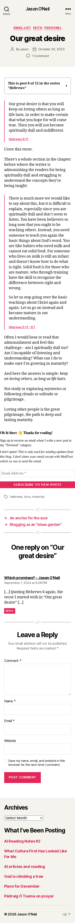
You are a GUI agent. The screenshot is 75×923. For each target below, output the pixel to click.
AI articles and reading (24, 866)
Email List (22, 28)
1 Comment (40, 56)
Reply (10, 610)
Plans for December (22, 886)
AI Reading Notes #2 (22, 841)
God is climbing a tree (23, 876)
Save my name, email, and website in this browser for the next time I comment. (36, 763)
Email (9, 721)
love (27, 497)
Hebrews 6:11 (18, 139)
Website (10, 741)
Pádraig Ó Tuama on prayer (29, 896)
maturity (38, 497)
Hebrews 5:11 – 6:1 (22, 327)
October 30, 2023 (51, 49)
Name (10, 701)
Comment (12, 661)
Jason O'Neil (37, 9)
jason (25, 49)
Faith (37, 28)
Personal (52, 28)
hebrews (16, 497)
